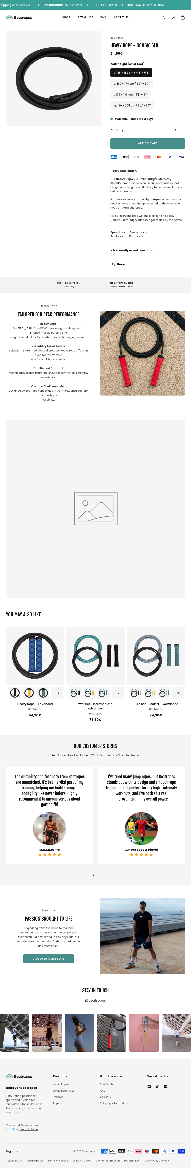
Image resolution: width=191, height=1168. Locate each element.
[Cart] (182, 17)
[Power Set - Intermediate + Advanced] (95, 656)
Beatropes (117, 38)
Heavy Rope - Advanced (35, 704)
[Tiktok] (157, 1086)
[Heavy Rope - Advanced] (35, 656)
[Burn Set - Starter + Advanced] (156, 656)
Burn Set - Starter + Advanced (156, 704)
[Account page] (173, 17)
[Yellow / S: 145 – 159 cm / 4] (90, 693)
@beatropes (95, 1000)
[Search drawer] (164, 17)
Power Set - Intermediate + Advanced (95, 706)
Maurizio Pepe (29, 1129)
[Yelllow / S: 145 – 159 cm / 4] (29, 693)
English (10, 1151)
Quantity (116, 130)
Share (120, 264)
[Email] (166, 1086)
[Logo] (19, 17)
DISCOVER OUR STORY (48, 959)
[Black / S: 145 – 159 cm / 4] (15, 693)
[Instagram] (14, 1033)
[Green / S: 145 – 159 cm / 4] (43, 693)
